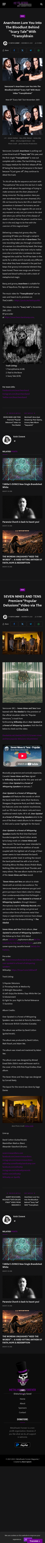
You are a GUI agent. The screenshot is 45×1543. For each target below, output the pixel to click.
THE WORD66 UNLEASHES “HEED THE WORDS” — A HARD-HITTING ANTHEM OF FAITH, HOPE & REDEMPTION (22, 560)
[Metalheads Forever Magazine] (23, 4)
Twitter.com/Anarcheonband (14, 397)
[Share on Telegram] (30, 50)
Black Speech (27, 1461)
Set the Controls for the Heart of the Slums (21, 941)
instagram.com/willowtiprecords (16, 1170)
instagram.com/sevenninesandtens (17, 1160)
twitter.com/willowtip (11, 1173)
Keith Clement (15, 43)
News (22, 16)
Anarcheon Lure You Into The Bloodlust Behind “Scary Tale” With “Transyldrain (31, 1201)
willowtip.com (8, 1163)
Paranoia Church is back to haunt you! (20, 522)
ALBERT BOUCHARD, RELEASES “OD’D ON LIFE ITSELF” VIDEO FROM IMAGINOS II (11, 1201)
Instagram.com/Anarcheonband (16, 394)
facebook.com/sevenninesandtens (17, 1156)
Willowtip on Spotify (11, 1177)
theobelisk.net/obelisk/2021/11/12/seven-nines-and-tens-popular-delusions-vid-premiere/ (22, 737)
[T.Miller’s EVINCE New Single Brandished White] (22, 469)
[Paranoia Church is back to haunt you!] (22, 507)
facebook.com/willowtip (12, 1167)
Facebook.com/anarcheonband (15, 390)
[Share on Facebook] (14, 50)
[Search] (41, 4)
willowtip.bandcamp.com (24, 1163)
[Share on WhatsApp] (38, 50)
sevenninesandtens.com (12, 1153)
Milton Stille (29, 1126)
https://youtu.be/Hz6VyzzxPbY (27, 300)
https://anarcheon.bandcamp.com (19, 317)
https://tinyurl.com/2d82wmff (24, 970)
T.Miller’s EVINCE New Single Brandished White (22, 485)
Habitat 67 (12, 939)
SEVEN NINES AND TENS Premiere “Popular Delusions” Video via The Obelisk (12, 421)
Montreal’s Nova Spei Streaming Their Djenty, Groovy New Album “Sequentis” (33, 421)
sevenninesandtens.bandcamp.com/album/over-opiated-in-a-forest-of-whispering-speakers (22, 963)
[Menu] (4, 4)
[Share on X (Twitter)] (22, 50)
